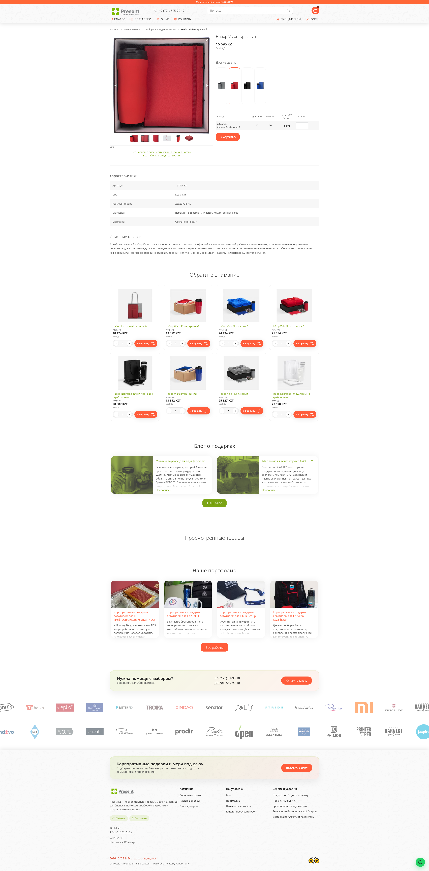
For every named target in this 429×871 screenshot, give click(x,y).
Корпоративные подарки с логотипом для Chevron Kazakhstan (290, 616)
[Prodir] (124, 731)
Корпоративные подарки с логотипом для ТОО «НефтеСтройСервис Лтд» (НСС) (134, 616)
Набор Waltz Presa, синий (181, 393)
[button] (207, 40)
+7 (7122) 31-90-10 (227, 678)
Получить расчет (297, 767)
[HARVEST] (394, 707)
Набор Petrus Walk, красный (130, 326)
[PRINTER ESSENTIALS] (214, 731)
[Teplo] (35, 707)
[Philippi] (65, 731)
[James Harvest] (334, 731)
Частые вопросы (190, 800)
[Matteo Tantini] (274, 707)
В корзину (228, 137)
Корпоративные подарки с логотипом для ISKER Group (238, 614)
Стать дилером (189, 806)
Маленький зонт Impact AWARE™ (287, 461)
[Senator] (184, 707)
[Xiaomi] (334, 707)
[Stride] (244, 707)
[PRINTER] (154, 731)
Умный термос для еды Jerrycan (180, 461)
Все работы (214, 647)
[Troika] (125, 707)
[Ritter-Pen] (95, 707)
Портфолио (233, 800)
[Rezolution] (304, 707)
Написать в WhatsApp (123, 842)
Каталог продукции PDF (240, 811)
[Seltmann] (64, 707)
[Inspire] (363, 731)
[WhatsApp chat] (420, 862)
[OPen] (184, 731)
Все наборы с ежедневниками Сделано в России (161, 152)
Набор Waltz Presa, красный (183, 326)
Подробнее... (164, 490)
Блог (229, 795)
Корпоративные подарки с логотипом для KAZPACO (184, 614)
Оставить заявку (296, 680)
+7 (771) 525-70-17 (172, 11)
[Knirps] (393, 731)
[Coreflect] (244, 731)
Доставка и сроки (190, 795)
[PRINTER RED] (304, 731)
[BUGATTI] (35, 731)
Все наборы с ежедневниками (161, 155)
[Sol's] (214, 707)
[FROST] (94, 731)
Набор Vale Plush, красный (288, 326)
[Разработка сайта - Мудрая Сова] (314, 864)
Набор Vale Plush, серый (233, 393)
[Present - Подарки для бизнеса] (126, 10)
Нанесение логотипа (238, 806)
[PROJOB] (274, 731)
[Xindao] (154, 707)
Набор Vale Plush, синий (233, 326)
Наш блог (214, 503)
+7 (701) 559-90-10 (227, 683)
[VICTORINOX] (364, 707)
